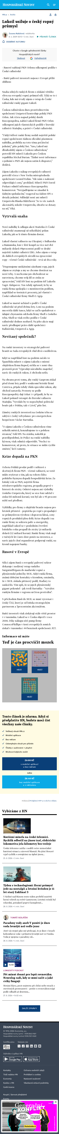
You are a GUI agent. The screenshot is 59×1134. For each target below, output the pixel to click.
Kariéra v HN (8, 1083)
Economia (7, 1079)
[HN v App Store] (31, 1059)
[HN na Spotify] (35, 1046)
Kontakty (7, 1070)
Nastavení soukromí (32, 1079)
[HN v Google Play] (12, 1059)
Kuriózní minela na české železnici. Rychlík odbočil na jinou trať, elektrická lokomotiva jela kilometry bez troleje (29, 840)
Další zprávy (29, 1008)
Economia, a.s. (21, 1031)
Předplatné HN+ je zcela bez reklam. (43, 801)
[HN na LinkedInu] (31, 1046)
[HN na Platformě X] (19, 1046)
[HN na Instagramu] (27, 1046)
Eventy (6, 1099)
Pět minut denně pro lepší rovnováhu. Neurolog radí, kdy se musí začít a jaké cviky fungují (28, 977)
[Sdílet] (50, 14)
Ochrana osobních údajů (34, 1070)
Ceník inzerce (8, 1087)
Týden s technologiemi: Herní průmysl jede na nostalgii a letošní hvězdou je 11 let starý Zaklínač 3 (28, 888)
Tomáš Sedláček (19, 917)
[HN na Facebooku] (23, 1046)
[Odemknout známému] (55, 14)
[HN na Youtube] (39, 1046)
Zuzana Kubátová (16, 33)
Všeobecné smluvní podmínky (36, 1083)
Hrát (19, 670)
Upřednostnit (40, 58)
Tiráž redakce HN (10, 1075)
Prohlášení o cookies (32, 1075)
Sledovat (21, 58)
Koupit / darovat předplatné (15, 1095)
